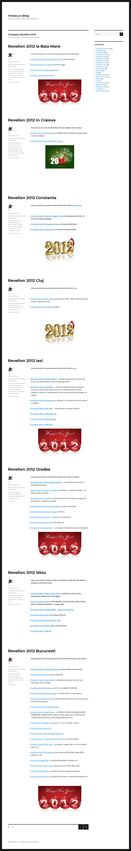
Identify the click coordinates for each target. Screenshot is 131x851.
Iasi (74, 368)
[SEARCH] (121, 34)
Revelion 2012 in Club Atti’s (41, 498)
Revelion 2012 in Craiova (32, 120)
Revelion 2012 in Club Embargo (43, 419)
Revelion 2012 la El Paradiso (41, 752)
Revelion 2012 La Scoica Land (43, 229)
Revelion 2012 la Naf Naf (41, 615)
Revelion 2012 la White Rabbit (43, 626)
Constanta (77, 205)
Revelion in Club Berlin (40, 771)
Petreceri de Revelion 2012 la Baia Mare (16, 75)
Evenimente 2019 (101, 61)
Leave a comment (13, 82)
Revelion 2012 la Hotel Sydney (42, 133)
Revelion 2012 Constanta (32, 197)
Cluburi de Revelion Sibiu (15, 595)
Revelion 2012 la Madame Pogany (43, 693)
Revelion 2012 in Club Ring (41, 307)
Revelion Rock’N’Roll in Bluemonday (45, 506)
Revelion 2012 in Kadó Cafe (41, 522)
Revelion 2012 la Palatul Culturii (44, 379)
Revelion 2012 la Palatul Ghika (42, 712)
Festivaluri (99, 71)
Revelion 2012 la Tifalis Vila (41, 744)
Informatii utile (20, 64)
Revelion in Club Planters (41, 776)
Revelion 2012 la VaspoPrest (41, 528)
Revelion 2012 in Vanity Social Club (44, 70)
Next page (86, 829)
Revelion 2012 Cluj (26, 280)
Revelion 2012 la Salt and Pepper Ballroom (47, 734)
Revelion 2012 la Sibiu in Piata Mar (45, 594)
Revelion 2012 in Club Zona (42, 408)
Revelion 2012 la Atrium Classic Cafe (46, 620)
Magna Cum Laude (102, 77)
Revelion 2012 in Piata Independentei (46, 482)
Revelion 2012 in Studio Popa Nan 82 (45, 723)
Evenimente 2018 (101, 59)
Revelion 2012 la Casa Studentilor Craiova (47, 141)
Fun (97, 73)
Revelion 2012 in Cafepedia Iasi (43, 414)
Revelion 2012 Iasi (25, 360)
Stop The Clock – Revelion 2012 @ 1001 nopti (48, 739)
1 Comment (11, 501)
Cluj (75, 288)
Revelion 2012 (12, 66)
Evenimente (12, 64)
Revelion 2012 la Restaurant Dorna (45, 224)
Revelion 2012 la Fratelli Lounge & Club (47, 216)
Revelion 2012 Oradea (29, 469)
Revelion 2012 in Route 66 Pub (42, 75)
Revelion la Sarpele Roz (40, 760)
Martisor (98, 79)
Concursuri (99, 50)
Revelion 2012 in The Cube (41, 65)
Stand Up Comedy (101, 87)
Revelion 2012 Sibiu (27, 572)
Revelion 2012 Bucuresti (31, 651)
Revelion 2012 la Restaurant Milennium (46, 59)
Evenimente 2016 (101, 55)
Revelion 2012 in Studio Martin (43, 680)
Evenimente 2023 (101, 63)
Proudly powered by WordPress (29, 842)
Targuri (98, 89)
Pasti (97, 81)
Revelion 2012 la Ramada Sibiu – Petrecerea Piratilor (52, 610)
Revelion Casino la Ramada (42, 387)
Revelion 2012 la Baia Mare (34, 46)
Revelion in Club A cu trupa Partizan (45, 707)
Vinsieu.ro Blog (18, 15)
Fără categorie (100, 69)
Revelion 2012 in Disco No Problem (44, 490)
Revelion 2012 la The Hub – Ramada (44, 517)
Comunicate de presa (102, 48)
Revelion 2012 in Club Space (41, 688)
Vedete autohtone (101, 91)
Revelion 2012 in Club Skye (42, 425)
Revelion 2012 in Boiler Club (42, 299)
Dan (9, 59)
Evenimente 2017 (101, 57)
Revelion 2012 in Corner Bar (42, 400)
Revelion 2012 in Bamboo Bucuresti (45, 669)
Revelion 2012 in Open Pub (41, 728)
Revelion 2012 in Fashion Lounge (43, 512)
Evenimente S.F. (101, 67)
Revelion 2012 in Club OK (41, 631)
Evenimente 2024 (101, 65)
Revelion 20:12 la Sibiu (40, 602)
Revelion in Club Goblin (40, 675)
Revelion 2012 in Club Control (42, 766)
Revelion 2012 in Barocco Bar (42, 699)
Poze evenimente (101, 83)
